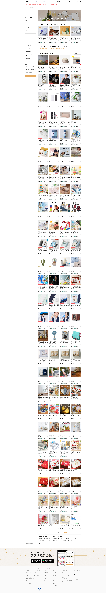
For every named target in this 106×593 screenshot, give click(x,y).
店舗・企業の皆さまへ (28, 583)
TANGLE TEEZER (46, 572)
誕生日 (54, 570)
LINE (74, 576)
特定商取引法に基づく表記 (29, 578)
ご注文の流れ (64, 570)
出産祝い (54, 573)
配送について (64, 577)
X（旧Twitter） (76, 579)
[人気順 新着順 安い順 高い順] (77, 53)
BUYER (45, 581)
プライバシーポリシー (28, 577)
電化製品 (46, 48)
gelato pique (46, 575)
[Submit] (34, 2)
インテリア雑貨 (41, 48)
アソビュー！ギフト (47, 577)
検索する (30, 75)
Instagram (75, 577)
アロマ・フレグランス (60, 48)
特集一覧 (35, 572)
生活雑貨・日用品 (52, 48)
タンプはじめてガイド (28, 572)
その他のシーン (55, 585)
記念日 (54, 578)
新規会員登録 (57, 1)
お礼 (54, 581)
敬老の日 (54, 575)
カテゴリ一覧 (36, 575)
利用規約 (26, 575)
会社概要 (26, 573)
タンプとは (27, 570)
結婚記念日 (55, 580)
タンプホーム (27, 7)
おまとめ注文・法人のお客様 (67, 581)
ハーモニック (46, 578)
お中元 (54, 577)
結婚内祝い (55, 583)
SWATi (45, 580)
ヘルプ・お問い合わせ (77, 571)
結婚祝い (54, 572)
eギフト (63, 572)
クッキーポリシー (28, 580)
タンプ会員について (65, 578)
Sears (45, 573)
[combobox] (42, 2)
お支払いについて (65, 573)
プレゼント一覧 (37, 570)
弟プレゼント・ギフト (33, 7)
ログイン (64, 1)
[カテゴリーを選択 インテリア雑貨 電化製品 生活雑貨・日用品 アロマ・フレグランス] (30, 36)
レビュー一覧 (27, 581)
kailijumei (45, 570)
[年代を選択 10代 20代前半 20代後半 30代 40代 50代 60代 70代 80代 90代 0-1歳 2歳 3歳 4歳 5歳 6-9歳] (30, 27)
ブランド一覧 (36, 573)
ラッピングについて (65, 575)
